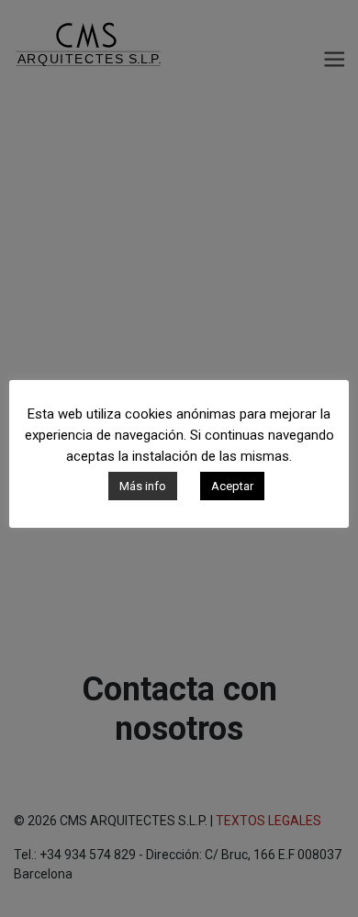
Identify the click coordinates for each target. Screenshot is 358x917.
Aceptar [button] (232, 486)
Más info (142, 486)
